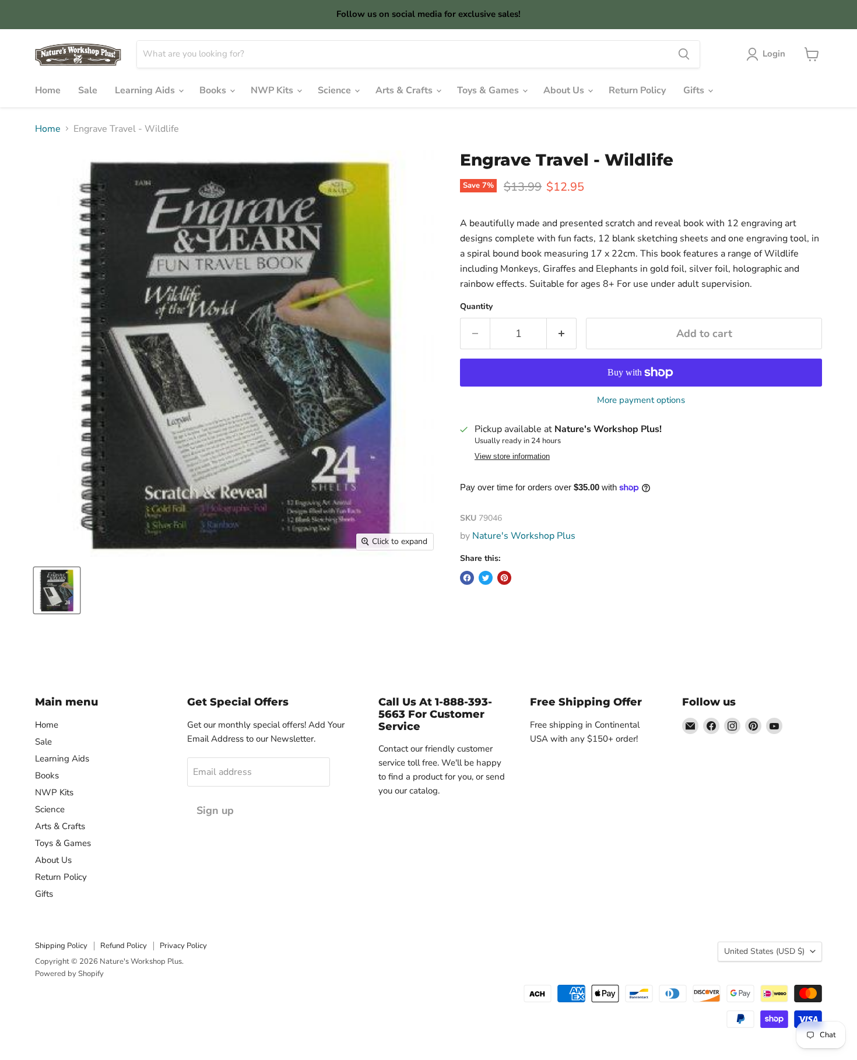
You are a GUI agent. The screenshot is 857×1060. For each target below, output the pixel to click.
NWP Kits (273, 90)
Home (48, 90)
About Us (564, 90)
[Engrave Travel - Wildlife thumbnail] (57, 590)
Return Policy (637, 90)
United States (764, 951)
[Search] (684, 54)
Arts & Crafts (405, 90)
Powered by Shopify (69, 973)
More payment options (641, 400)
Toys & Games (489, 90)
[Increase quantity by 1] (562, 334)
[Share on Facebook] (467, 578)
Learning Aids (146, 90)
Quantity (476, 306)
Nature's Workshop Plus (523, 535)
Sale (87, 90)
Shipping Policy (61, 945)
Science (335, 90)
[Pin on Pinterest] (504, 578)
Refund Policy (123, 945)
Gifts (695, 90)
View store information (512, 456)
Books (214, 90)
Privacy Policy (183, 945)
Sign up (215, 810)
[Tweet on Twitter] (486, 578)
